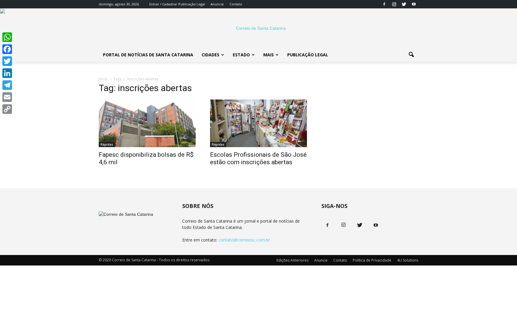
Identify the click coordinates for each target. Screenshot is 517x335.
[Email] (7, 97)
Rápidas (107, 144)
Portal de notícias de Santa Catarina (148, 55)
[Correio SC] (258, 28)
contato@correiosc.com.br (244, 240)
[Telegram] (7, 85)
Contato (235, 4)
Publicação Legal (191, 4)
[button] (411, 55)
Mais (268, 55)
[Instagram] (394, 4)
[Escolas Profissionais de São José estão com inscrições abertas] (258, 123)
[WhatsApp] (7, 37)
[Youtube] (413, 4)
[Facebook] (384, 4)
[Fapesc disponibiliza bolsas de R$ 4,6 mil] (147, 123)
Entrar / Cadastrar (163, 4)
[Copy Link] (7, 109)
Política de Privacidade (372, 260)
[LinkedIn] (7, 73)
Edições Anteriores (292, 260)
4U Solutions (407, 260)
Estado (241, 55)
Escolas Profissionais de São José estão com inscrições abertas (258, 158)
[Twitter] (403, 4)
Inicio (103, 79)
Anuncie (217, 4)
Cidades (210, 55)
